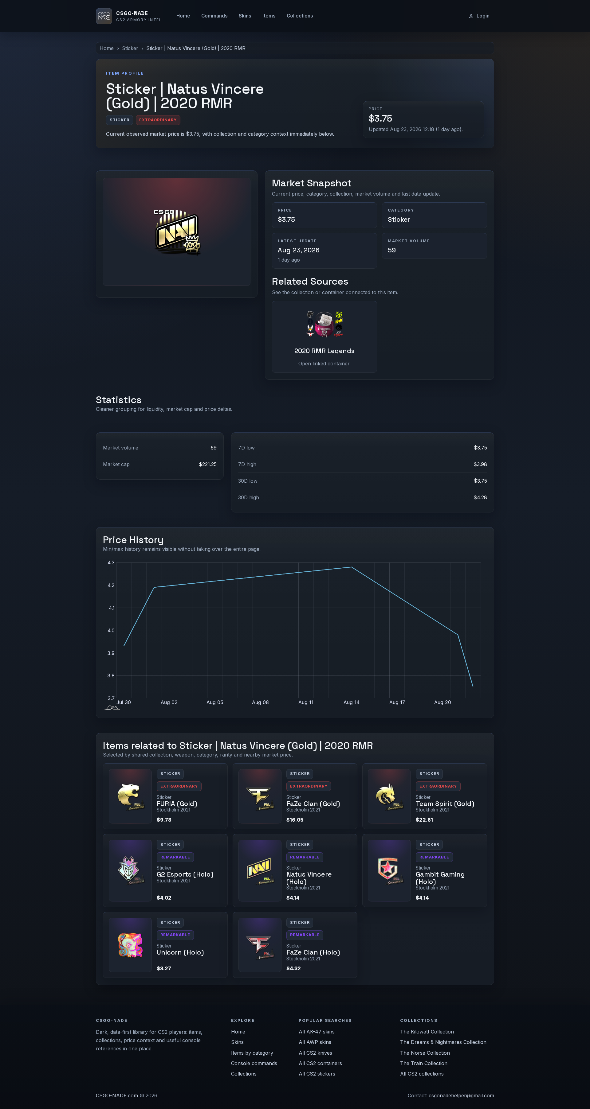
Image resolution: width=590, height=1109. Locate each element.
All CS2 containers (320, 1063)
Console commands (254, 1063)
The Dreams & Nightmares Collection (443, 1042)
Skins (245, 16)
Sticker (130, 48)
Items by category (252, 1053)
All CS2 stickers (317, 1074)
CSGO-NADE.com (117, 1095)
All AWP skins (315, 1042)
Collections (300, 16)
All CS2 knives (315, 1053)
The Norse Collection (425, 1053)
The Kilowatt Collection (427, 1032)
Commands (214, 16)
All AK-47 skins (317, 1032)
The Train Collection (423, 1063)
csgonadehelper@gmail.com (461, 1095)
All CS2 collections (422, 1074)
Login (483, 16)
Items (269, 16)
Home (183, 16)
